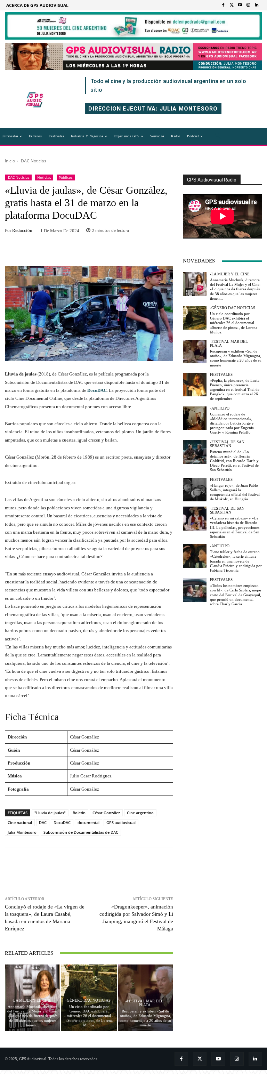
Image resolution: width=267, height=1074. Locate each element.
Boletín (79, 812)
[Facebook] (223, 5)
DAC (43, 822)
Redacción (22, 230)
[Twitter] (231, 5)
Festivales (221, 375)
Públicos (66, 177)
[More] (134, 252)
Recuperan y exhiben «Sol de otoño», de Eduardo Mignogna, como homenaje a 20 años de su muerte (235, 358)
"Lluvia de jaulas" (50, 812)
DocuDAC (97, 390)
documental (88, 822)
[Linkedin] (256, 5)
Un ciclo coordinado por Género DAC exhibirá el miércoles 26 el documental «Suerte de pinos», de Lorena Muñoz (89, 1015)
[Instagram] (248, 5)
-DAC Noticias (32, 161)
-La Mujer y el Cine (31, 1000)
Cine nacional (20, 822)
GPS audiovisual (121, 822)
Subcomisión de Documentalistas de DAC (80, 832)
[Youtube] (240, 5)
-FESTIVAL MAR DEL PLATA (144, 1003)
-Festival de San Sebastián (227, 444)
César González (106, 812)
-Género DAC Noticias (88, 1000)
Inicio (10, 161)
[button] (217, 136)
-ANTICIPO (219, 408)
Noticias (44, 177)
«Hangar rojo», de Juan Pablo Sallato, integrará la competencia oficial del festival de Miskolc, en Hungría (235, 492)
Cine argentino (140, 812)
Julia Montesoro (22, 832)
